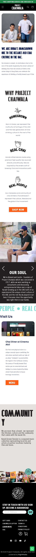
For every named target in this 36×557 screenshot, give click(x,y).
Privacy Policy (24, 529)
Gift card (6, 520)
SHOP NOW (18, 209)
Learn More (7, 527)
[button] (2, 7)
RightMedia (22, 554)
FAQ (3, 530)
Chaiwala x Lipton (9, 523)
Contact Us (22, 520)
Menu (12, 382)
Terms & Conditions (22, 524)
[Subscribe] (30, 512)
